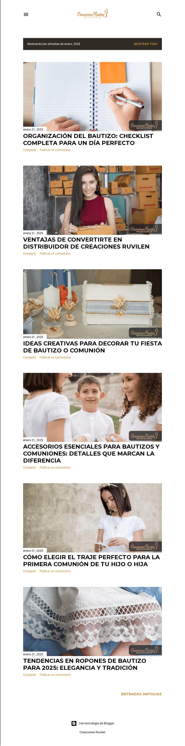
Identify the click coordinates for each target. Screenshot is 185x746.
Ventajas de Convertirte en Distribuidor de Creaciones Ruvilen (86, 243)
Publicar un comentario (55, 150)
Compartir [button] (29, 150)
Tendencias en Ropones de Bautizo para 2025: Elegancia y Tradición (84, 664)
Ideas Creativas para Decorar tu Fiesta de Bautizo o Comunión (92, 347)
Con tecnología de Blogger (96, 723)
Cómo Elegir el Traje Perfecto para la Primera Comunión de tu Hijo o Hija (91, 561)
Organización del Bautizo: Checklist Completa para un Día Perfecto (88, 139)
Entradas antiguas (141, 694)
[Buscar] (159, 13)
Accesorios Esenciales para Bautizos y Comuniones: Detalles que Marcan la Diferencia (91, 453)
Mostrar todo (146, 44)
